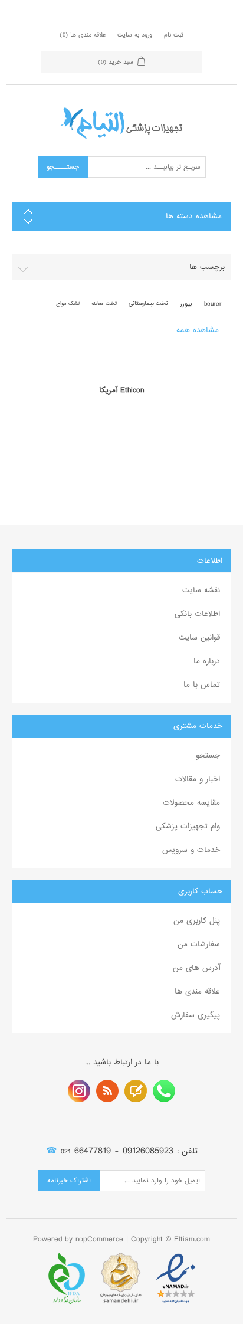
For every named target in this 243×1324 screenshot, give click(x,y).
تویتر (135, 1091)
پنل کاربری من (196, 920)
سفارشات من (199, 944)
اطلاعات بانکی (197, 614)
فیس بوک (164, 1091)
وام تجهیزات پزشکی (188, 826)
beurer (213, 304)
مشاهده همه (197, 330)
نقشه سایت (201, 590)
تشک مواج (68, 303)
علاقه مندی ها (197, 991)
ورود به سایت (134, 35)
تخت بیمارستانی (148, 303)
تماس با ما (201, 684)
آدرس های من (196, 968)
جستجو (208, 755)
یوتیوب (79, 1091)
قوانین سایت (199, 637)
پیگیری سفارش (195, 1015)
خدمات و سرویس (191, 850)
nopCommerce (99, 1239)
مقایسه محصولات (191, 802)
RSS (107, 1091)
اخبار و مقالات (197, 779)
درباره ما (206, 661)
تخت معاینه (104, 303)
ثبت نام (173, 35)
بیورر (186, 304)
